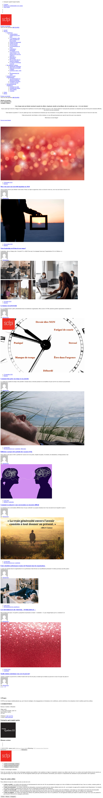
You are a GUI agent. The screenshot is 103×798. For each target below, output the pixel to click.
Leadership (17, 448)
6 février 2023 (7, 669)
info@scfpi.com (9, 717)
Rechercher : (4, 749)
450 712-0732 (9, 716)
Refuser (7, 796)
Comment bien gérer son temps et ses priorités (15, 379)
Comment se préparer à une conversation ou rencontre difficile (20, 505)
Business (6, 183)
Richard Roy (6, 198)
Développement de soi (9, 448)
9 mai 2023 (6, 500)
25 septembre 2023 (8, 374)
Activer (2, 796)
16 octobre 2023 (7, 301)
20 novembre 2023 (8, 244)
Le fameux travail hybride (9, 306)
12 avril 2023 (7, 561)
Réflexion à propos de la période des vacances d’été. (16, 452)
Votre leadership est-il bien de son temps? (13, 248)
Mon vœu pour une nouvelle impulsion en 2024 (15, 186)
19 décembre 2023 (8, 182)
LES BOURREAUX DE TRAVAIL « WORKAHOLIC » (18, 610)
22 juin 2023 (7, 447)
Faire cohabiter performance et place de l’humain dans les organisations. (23, 566)
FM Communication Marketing (40, 748)
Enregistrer (13, 796)
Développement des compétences (11, 607)
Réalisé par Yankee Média (21, 748)
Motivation (23, 448)
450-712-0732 (15, 27)
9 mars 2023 (7, 605)
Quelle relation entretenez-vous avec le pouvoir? (15, 674)
